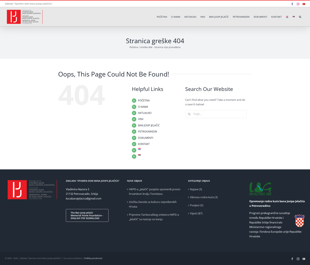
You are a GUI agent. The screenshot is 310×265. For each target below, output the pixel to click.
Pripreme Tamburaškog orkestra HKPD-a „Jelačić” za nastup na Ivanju (154, 217)
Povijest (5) (196, 205)
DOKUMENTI (145, 138)
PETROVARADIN (147, 131)
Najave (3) (196, 189)
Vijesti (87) (196, 213)
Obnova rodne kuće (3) (204, 197)
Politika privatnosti (93, 258)
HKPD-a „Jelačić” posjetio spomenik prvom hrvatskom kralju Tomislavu (154, 192)
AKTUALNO (144, 113)
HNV (141, 119)
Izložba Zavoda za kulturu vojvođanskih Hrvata (153, 204)
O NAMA (143, 107)
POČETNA (144, 100)
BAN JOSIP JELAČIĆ (149, 125)
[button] (300, 16)
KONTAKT (144, 144)
